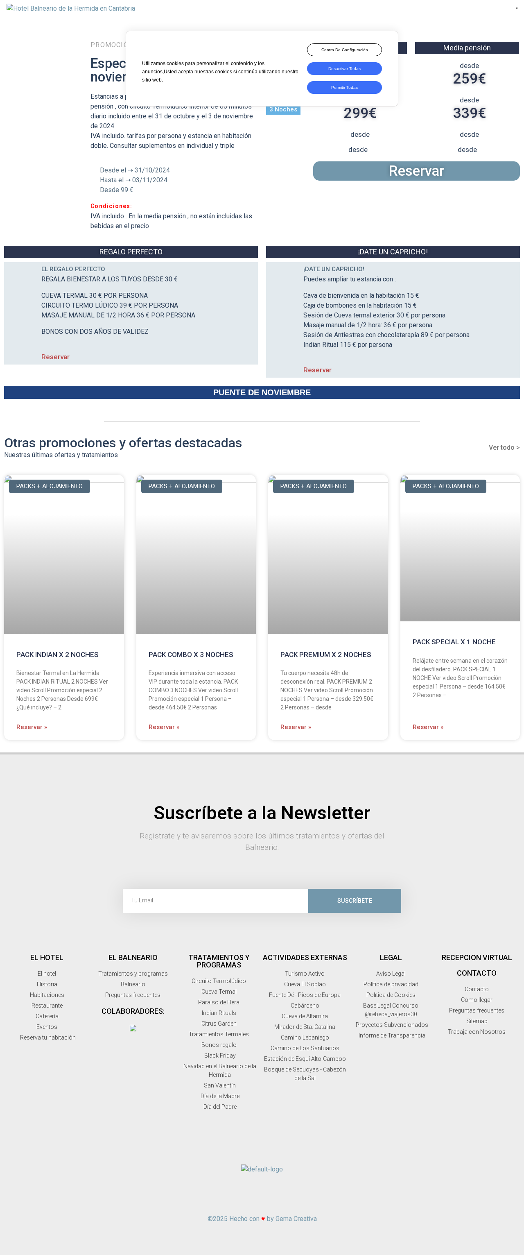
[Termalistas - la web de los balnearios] (133, 1028)
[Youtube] (294, 1193)
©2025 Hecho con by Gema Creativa (262, 1219)
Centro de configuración (344, 50)
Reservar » (31, 727)
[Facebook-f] (198, 1193)
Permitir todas (344, 87)
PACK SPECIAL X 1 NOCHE (454, 642)
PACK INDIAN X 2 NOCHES (57, 654)
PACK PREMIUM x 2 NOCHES (325, 654)
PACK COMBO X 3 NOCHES (191, 654)
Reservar (416, 171)
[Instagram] (230, 1193)
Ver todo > (504, 447)
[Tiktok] (326, 1193)
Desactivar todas (344, 68)
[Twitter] (262, 1193)
